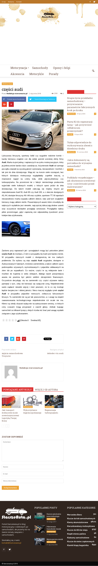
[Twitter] (94, 1)
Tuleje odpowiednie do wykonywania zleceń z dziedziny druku (79, 145)
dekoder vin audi (55, 353)
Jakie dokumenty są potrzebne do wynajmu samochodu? (79, 163)
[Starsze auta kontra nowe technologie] (39, 516)
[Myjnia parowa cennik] (39, 541)
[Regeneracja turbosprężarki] (54, 401)
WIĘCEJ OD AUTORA (46, 389)
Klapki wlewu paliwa (76, 534)
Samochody (40, 68)
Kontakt (19, 2)
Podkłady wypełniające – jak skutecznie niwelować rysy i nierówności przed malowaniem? (81, 182)
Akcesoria (17, 74)
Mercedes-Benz (74, 515)
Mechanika (71, 114)
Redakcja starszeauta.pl (17, 93)
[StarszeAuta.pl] (49, 15)
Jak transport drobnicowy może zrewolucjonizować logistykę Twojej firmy (10, 415)
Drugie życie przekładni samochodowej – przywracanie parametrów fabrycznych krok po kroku (81, 104)
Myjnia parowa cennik (55, 539)
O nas (4, 2)
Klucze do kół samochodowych (81, 519)
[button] (93, 71)
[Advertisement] (49, 45)
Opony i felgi (61, 68)
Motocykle (36, 74)
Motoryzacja (18, 68)
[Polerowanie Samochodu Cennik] (39, 529)
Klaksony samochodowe (78, 538)
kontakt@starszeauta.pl (11, 543)
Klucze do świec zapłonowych (80, 541)
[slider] (9, 320)
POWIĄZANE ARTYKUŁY (17, 389)
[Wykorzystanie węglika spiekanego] (32, 401)
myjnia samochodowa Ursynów (12, 354)
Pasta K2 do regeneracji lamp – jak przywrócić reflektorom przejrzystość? (80, 126)
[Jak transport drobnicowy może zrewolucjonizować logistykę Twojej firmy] (11, 401)
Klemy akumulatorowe (77, 522)
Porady (53, 74)
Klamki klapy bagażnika (78, 545)
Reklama (11, 2)
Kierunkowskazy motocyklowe (81, 526)
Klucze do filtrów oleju (77, 530)
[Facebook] (90, 1)
